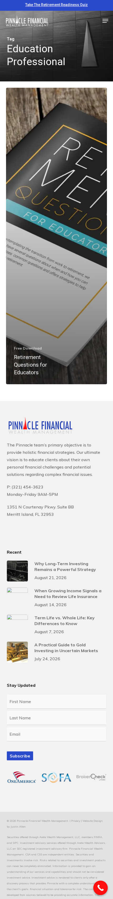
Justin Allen (18, 826)
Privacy (75, 821)
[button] (105, 20)
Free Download (28, 348)
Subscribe (20, 755)
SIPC (15, 843)
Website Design (93, 821)
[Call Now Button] (100, 888)
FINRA (98, 837)
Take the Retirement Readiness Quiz (56, 5)
